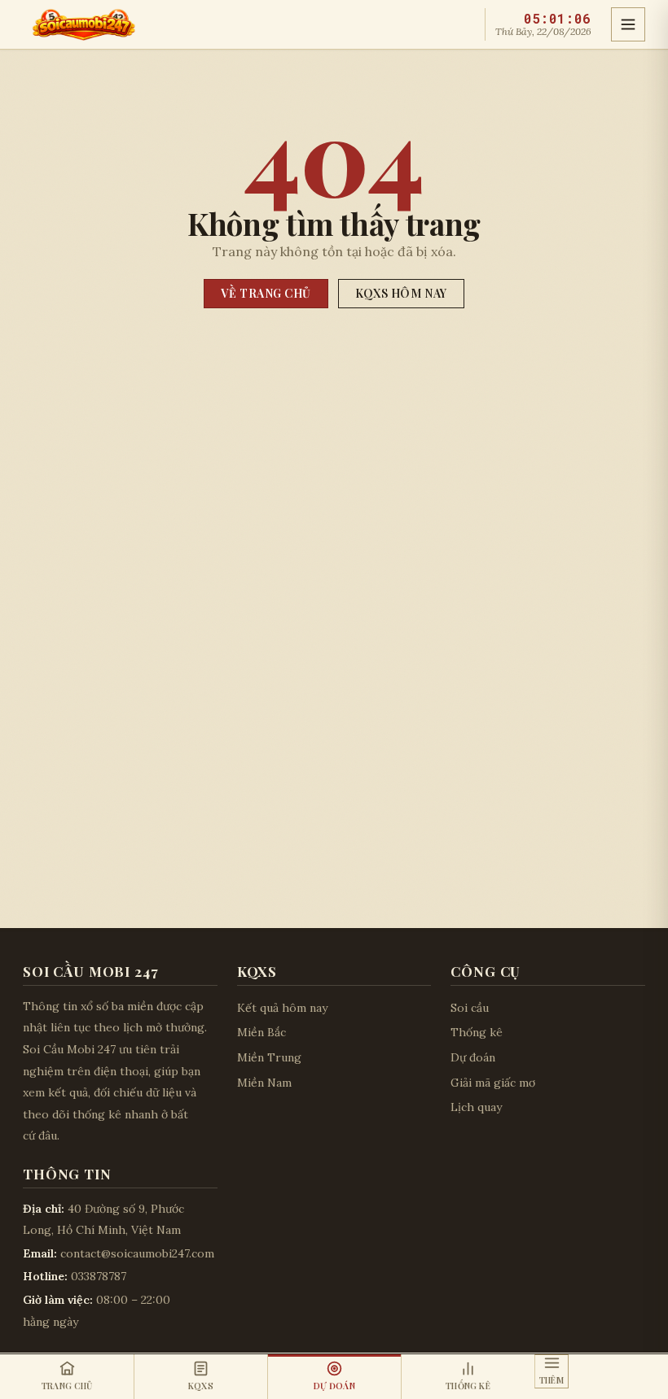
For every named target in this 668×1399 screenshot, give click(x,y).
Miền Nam (264, 1082)
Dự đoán (472, 1057)
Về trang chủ (266, 293)
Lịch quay (476, 1107)
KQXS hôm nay (401, 293)
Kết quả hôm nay (282, 1007)
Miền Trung (269, 1057)
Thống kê (476, 1032)
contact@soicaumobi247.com (137, 1253)
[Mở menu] (628, 24)
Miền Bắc (261, 1032)
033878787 (98, 1276)
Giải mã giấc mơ (492, 1082)
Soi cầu (469, 1007)
